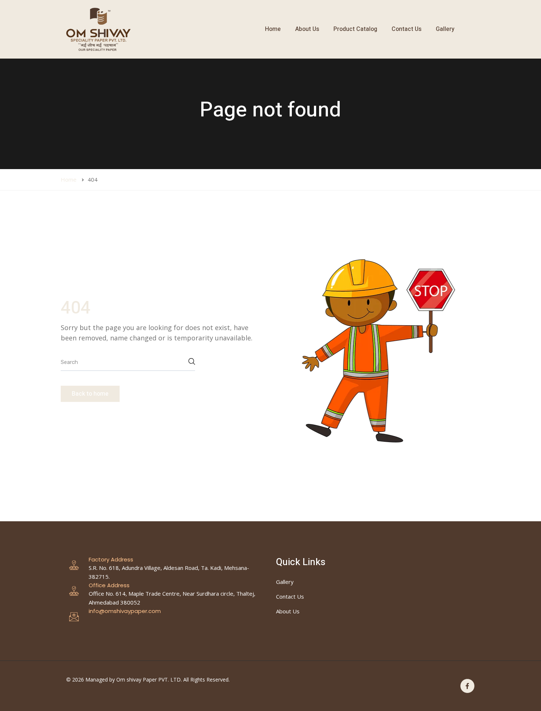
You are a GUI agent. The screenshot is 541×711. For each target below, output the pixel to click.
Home (273, 29)
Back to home (90, 393)
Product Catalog (355, 29)
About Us (307, 29)
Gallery (445, 29)
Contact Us (406, 29)
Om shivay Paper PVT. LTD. (149, 679)
